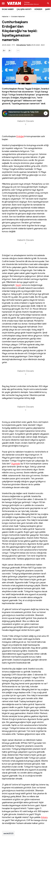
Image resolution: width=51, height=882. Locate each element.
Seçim (18, 285)
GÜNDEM (38, 9)
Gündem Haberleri (18, 17)
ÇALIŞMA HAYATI (24, 9)
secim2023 (8, 833)
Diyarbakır (15, 464)
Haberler (5, 17)
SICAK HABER (8, 9)
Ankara (44, 817)
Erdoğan (36, 88)
